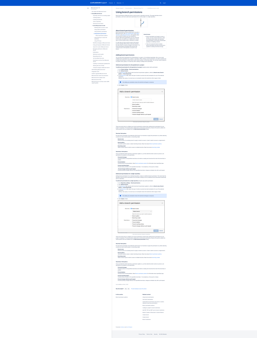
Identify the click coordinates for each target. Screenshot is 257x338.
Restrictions (123, 75)
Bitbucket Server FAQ (96, 79)
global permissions (126, 34)
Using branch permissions (100, 33)
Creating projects (97, 17)
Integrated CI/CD (95, 71)
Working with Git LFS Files (98, 65)
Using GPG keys (97, 40)
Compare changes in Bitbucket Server (101, 67)
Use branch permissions (148, 299)
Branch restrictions (147, 319)
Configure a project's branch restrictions (151, 307)
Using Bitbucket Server (97, 13)
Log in (164, 2)
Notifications (95, 52)
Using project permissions (99, 29)
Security (155, 334)
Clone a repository (97, 21)
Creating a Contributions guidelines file (101, 63)
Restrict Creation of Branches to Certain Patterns (153, 312)
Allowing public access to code (101, 27)
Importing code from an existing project (101, 15)
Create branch (146, 314)
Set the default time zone (98, 58)
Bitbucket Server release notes (98, 77)
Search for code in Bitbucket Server (101, 46)
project (137, 33)
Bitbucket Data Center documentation (100, 75)
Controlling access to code (99, 25)
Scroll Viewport (129, 327)
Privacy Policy (142, 334)
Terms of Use (149, 334)
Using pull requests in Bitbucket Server (101, 44)
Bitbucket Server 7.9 (95, 7)
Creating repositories (97, 19)
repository (118, 34)
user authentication (130, 33)
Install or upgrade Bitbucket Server (99, 73)
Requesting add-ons (97, 56)
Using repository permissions (100, 31)
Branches (123, 72)
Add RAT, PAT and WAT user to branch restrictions (153, 310)
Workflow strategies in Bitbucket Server (101, 42)
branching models (156, 147)
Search (160, 3)
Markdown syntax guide (98, 54)
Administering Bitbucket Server (98, 69)
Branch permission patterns (102, 35)
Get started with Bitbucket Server (99, 11)
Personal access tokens (98, 23)
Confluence (122, 327)
